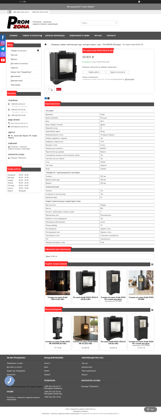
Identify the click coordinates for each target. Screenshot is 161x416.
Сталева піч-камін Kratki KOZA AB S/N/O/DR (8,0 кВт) (57, 342)
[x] (48, 99)
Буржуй (47, 375)
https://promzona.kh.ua (19, 123)
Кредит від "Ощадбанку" (21, 72)
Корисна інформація (55, 36)
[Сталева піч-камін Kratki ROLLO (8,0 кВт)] (57, 282)
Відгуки (14, 59)
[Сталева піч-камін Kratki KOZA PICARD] (141, 282)
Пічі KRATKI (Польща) (112, 44)
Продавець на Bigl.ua (80, 411)
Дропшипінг (16, 76)
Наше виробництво (89, 371)
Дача (46, 367)
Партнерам (15, 85)
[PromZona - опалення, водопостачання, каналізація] (18, 22)
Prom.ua (92, 409)
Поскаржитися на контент (89, 413)
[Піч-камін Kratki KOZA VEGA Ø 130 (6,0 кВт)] (85, 282)
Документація (17, 80)
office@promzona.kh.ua (19, 127)
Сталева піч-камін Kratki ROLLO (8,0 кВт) (57, 298)
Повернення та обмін (79, 36)
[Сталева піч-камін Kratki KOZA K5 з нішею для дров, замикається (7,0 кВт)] (113, 282)
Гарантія (14, 68)
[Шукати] (116, 23)
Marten (46, 371)
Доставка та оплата (19, 63)
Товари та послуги (31, 36)
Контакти (111, 36)
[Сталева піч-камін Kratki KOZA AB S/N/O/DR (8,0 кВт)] (57, 328)
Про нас (98, 36)
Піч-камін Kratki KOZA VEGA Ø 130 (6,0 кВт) (85, 298)
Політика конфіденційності (109, 413)
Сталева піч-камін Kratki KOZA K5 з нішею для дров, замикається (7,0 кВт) (113, 299)
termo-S (47, 363)
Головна (13, 36)
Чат (152, 409)
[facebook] (46, 99)
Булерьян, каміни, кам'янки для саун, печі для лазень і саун (76, 44)
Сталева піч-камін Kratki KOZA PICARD (141, 298)
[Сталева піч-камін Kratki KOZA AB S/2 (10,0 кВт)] (85, 328)
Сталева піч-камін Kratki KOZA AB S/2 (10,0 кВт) (85, 342)
